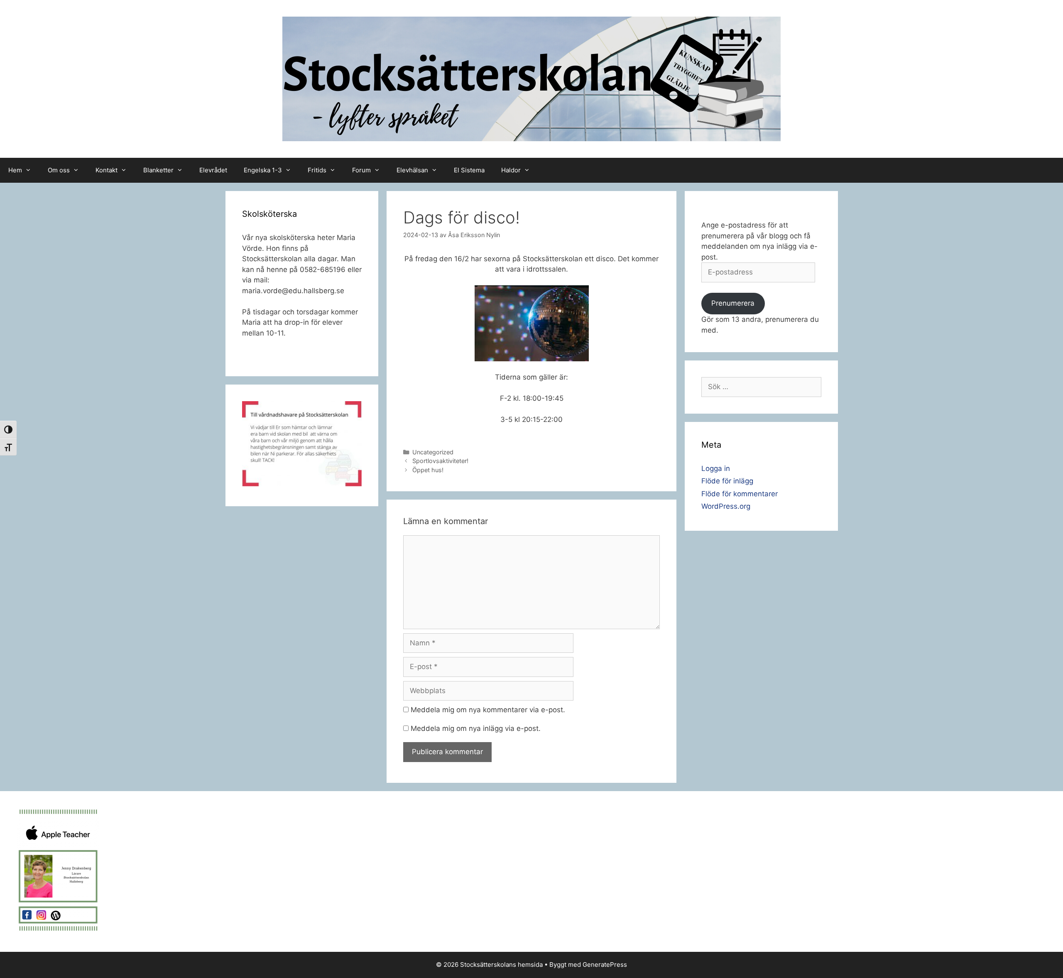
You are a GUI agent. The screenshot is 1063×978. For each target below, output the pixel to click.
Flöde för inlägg (727, 481)
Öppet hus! (427, 469)
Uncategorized (432, 452)
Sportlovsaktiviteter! (440, 460)
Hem (15, 170)
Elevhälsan (412, 170)
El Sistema (469, 170)
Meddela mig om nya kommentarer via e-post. (488, 710)
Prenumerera (732, 303)
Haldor (511, 170)
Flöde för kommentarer (739, 494)
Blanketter (158, 170)
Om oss (59, 170)
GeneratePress (605, 964)
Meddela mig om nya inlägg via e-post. (476, 728)
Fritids (317, 170)
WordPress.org (725, 506)
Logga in (715, 468)
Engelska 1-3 (263, 170)
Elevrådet (213, 170)
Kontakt (107, 170)
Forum (361, 170)
